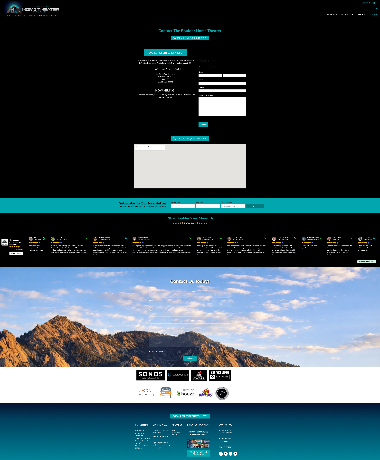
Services (331, 14)
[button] (377, 8)
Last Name (200, 203)
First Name (175, 203)
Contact (373, 14)
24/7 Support (347, 14)
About (360, 14)
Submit (203, 124)
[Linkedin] (235, 454)
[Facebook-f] (221, 454)
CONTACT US (225, 425)
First (150, 291)
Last (193, 291)
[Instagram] (230, 454)
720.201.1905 (367, 3)
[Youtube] (226, 454)
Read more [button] (54, 255)
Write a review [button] (16, 253)
